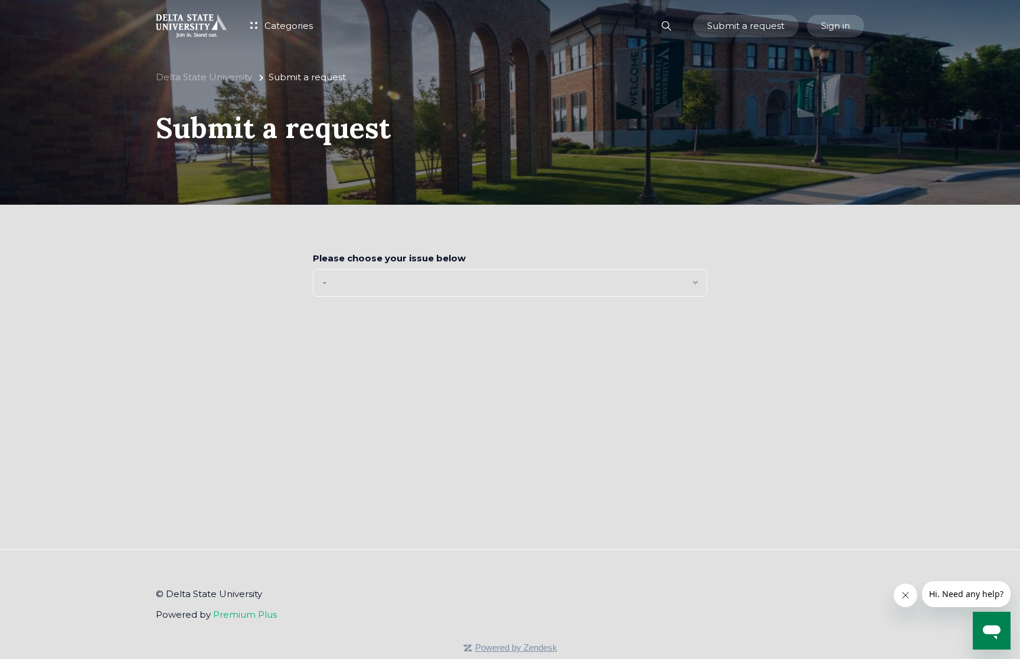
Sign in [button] (835, 25)
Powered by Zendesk (516, 647)
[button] (666, 26)
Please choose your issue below (389, 258)
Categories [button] (287, 25)
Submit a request (745, 25)
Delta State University (204, 77)
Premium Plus (245, 614)
